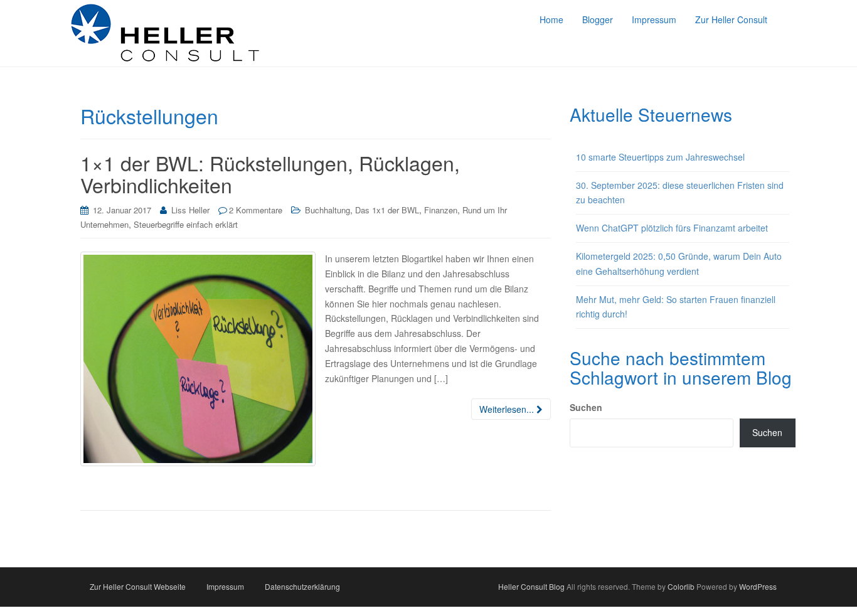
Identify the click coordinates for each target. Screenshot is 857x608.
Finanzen (440, 210)
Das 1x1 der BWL (387, 210)
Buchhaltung (327, 210)
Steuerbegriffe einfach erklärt (186, 224)
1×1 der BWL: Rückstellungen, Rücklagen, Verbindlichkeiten (270, 173)
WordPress (758, 586)
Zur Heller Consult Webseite (138, 586)
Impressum (225, 586)
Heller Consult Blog (531, 586)
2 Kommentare (255, 210)
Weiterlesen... (507, 409)
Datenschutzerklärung (302, 586)
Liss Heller (190, 210)
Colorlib (681, 586)
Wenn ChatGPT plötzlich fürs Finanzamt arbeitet (672, 227)
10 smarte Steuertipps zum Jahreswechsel (660, 157)
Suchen (586, 407)
